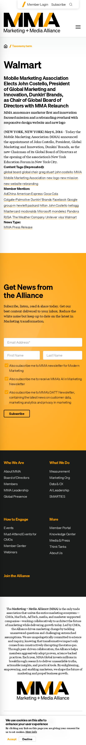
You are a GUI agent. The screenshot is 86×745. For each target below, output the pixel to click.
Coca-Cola (51, 193)
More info (31, 731)
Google (72, 199)
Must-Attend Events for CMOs (20, 536)
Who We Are (14, 463)
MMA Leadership (16, 490)
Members (11, 484)
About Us (55, 553)
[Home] (6, 46)
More (53, 519)
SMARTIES (57, 496)
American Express (30, 193)
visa (61, 217)
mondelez (59, 211)
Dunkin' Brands (41, 199)
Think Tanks (57, 546)
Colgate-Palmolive (17, 199)
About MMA (12, 471)
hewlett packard (27, 205)
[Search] (71, 4)
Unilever (51, 217)
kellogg (73, 205)
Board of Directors (16, 477)
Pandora (73, 211)
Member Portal (60, 527)
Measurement (59, 471)
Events (9, 527)
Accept (11, 739)
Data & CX (56, 484)
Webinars (10, 552)
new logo (53, 177)
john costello (64, 172)
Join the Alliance (17, 576)
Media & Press (59, 540)
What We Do (59, 463)
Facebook (59, 199)
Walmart (71, 217)
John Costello (57, 205)
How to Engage (16, 519)
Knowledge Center (62, 534)
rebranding (30, 183)
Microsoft (44, 211)
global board (12, 172)
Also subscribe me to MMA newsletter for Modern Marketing (44, 368)
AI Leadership (59, 490)
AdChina (10, 193)
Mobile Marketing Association (25, 177)
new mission (69, 177)
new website (13, 183)
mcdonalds (29, 211)
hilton (44, 205)
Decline (27, 739)
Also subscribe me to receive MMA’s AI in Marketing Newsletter (45, 381)
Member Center (15, 545)
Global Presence (15, 496)
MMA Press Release (18, 227)
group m (10, 205)
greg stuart (46, 172)
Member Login (37, 4)
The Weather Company (28, 217)
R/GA (7, 217)
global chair (30, 172)
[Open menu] (78, 27)
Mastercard (12, 211)
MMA (78, 172)
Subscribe (58, 4)
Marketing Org (59, 477)
